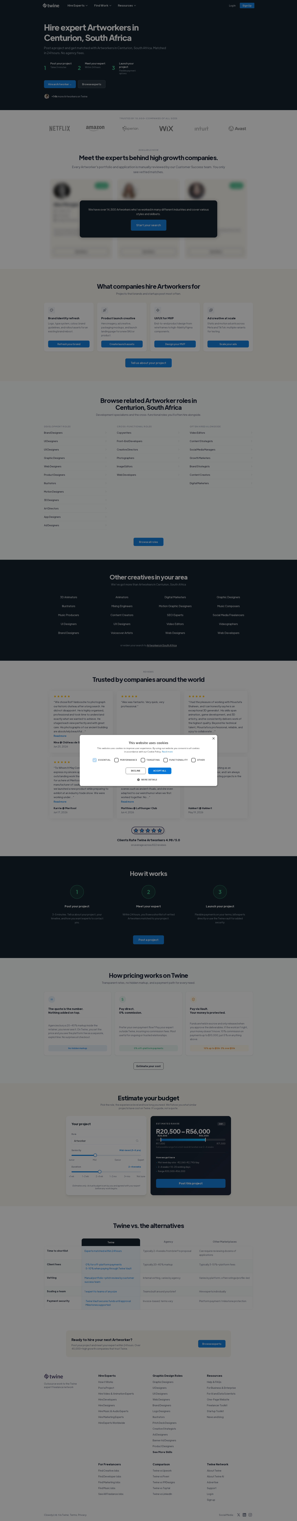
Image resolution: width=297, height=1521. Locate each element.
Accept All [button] (159, 770)
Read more (167, 751)
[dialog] (148, 760)
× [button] (213, 738)
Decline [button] (135, 770)
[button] (148, 780)
